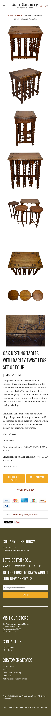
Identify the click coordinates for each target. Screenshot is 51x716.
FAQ (5, 670)
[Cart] (40, 6)
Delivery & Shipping (12, 673)
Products (18, 15)
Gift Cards (7, 676)
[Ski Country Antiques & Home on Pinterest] (34, 566)
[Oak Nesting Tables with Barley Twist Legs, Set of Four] (25, 44)
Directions (7, 650)
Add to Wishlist (27, 490)
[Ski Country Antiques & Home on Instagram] (40, 566)
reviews (43, 707)
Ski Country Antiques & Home (26, 514)
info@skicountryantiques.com (16, 550)
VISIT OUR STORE (15, 618)
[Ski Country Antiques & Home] (25, 8)
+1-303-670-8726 (9, 548)
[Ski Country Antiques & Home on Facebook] (29, 566)
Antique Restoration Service (15, 679)
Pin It (17, 522)
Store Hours (8, 648)
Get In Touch (8, 666)
